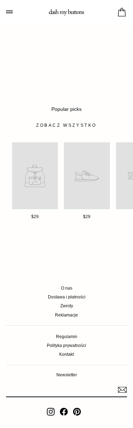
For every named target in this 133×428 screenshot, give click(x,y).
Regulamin (66, 336)
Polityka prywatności (66, 345)
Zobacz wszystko (66, 125)
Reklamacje (66, 315)
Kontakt (66, 354)
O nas (66, 288)
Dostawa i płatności (66, 297)
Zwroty (66, 305)
